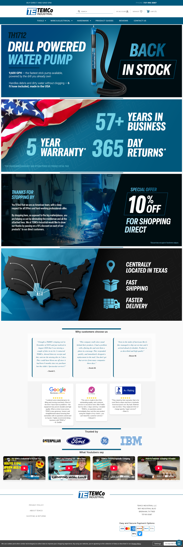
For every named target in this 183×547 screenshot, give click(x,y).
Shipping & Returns (36, 516)
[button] (91, 61)
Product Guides (104, 21)
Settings (157, 543)
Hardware (83, 21)
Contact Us (140, 21)
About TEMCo (36, 511)
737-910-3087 (150, 2)
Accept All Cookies (172, 543)
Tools (40, 21)
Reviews (123, 21)
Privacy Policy (36, 505)
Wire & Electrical (60, 21)
